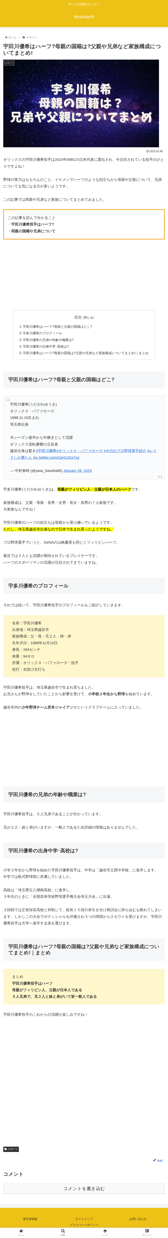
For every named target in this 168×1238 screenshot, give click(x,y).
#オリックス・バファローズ (79, 451)
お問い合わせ (137, 1219)
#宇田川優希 (46, 451)
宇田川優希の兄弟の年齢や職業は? (48, 340)
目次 (78, 317)
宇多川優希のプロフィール (42, 333)
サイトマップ (84, 1219)
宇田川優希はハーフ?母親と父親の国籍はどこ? (57, 326)
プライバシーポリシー (84, 1225)
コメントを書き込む (84, 1188)
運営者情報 (30, 1219)
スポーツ (13, 1149)
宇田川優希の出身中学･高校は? (46, 346)
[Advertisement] (84, 274)
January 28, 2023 (77, 471)
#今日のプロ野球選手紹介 (125, 451)
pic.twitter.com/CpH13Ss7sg (56, 458)
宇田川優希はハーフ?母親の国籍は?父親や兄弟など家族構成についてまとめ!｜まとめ (86, 353)
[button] (155, 686)
